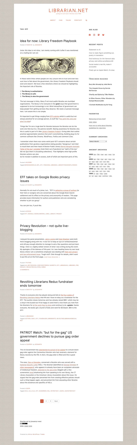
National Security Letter (29, 365)
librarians (64, 265)
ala (26, 265)
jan (95, 154)
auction (28, 318)
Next (56, 401)
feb (98, 154)
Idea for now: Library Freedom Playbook (48, 41)
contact (78, 20)
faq (60, 20)
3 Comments (24, 269)
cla (33, 391)
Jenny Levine (50, 239)
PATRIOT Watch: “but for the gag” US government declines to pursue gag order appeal (49, 336)
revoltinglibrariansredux (66, 318)
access (28, 211)
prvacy (59, 213)
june (105, 173)
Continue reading (52, 257)
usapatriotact (70, 391)
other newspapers (27, 367)
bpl (38, 165)
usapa (28, 388)
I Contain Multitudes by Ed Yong (100, 105)
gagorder (43, 391)
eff (41, 165)
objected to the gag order (47, 370)
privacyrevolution (33, 267)
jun (114, 154)
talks (68, 20)
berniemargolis (30, 165)
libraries (54, 165)
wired (43, 267)
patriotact (55, 391)
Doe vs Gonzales (34, 362)
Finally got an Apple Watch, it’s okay (102, 70)
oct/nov (105, 176)
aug (93, 162)
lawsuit (53, 213)
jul (90, 157)
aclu (26, 391)
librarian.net (68, 10)
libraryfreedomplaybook (67, 165)
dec (108, 162)
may (109, 154)
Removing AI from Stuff (97, 119)
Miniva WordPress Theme (36, 434)
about (53, 20)
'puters (28, 262)
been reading (101, 79)
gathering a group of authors (66, 190)
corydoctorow (43, 265)
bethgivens (32, 265)
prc (77, 265)
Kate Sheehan (64, 239)
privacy (23, 267)
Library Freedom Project (51, 131)
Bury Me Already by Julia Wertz (100, 84)
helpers (29, 162)
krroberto (52, 318)
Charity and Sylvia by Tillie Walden (101, 94)
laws (47, 213)
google (31, 213)
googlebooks (39, 213)
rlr (21, 320)
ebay (33, 318)
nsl (48, 391)
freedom (46, 165)
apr (106, 154)
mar (102, 154)
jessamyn (38, 45)
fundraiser (43, 318)
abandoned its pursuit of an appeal (52, 350)
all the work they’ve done (42, 305)
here (31, 372)
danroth (53, 265)
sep (97, 162)
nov (104, 162)
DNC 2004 (93, 122)
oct (101, 162)
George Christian (70, 365)
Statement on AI (94, 50)
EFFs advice (54, 116)
